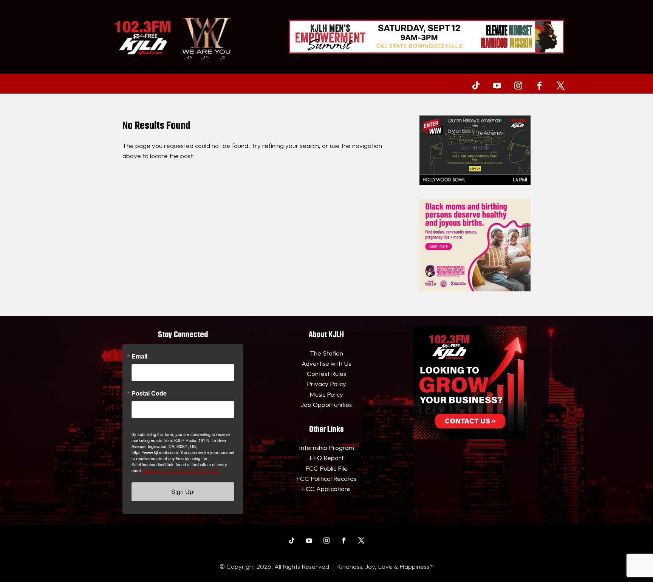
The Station (326, 353)
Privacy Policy (326, 384)
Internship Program (326, 447)
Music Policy (326, 394)
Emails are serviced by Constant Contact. (181, 470)
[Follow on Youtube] (497, 85)
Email (139, 356)
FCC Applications (326, 489)
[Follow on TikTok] (476, 85)
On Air (117, 84)
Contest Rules (326, 373)
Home (92, 84)
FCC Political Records (326, 478)
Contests (240, 84)
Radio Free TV (190, 84)
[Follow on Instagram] (518, 85)
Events (152, 84)
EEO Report (326, 458)
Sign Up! (183, 491)
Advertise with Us (326, 363)
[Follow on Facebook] (539, 85)
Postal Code (149, 393)
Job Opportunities (326, 404)
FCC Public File (326, 468)
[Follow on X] (560, 85)
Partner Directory (290, 84)
